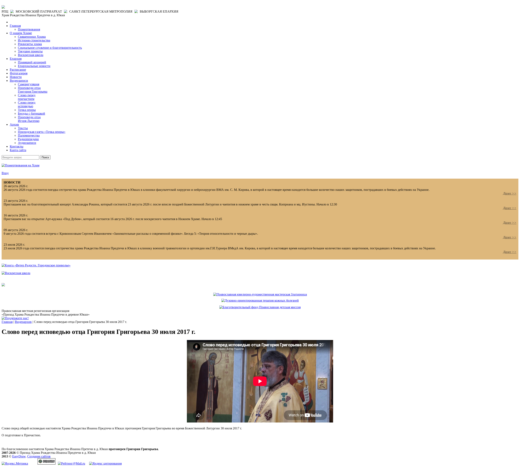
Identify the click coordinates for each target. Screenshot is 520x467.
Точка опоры (27, 110)
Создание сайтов (39, 456)
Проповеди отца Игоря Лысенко (29, 119)
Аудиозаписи (27, 142)
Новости (16, 77)
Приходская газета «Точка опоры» (41, 132)
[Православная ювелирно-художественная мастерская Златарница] (260, 294)
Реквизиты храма (30, 44)
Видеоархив (23, 322)
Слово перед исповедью (26, 104)
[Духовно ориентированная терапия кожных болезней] (260, 300)
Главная (15, 25)
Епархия (16, 58)
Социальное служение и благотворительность (50, 47)
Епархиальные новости (34, 66)
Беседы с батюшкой (31, 113)
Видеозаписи (19, 80)
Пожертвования (29, 29)
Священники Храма (32, 36)
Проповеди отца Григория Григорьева (32, 89)
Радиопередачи (28, 139)
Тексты (23, 128)
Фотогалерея (18, 73)
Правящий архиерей (32, 62)
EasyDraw (19, 456)
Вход (5, 173)
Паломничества (29, 135)
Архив (14, 124)
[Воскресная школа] (16, 273)
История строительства (34, 40)
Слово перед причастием (26, 97)
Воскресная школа (30, 55)
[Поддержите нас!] (15, 318)
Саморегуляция (28, 84)
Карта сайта (18, 150)
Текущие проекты (30, 51)
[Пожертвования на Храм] (20, 165)
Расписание (18, 69)
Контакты (16, 146)
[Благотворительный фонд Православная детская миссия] (260, 307)
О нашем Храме (21, 33)
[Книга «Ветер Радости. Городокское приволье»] (36, 265)
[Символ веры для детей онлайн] (3, 285)
